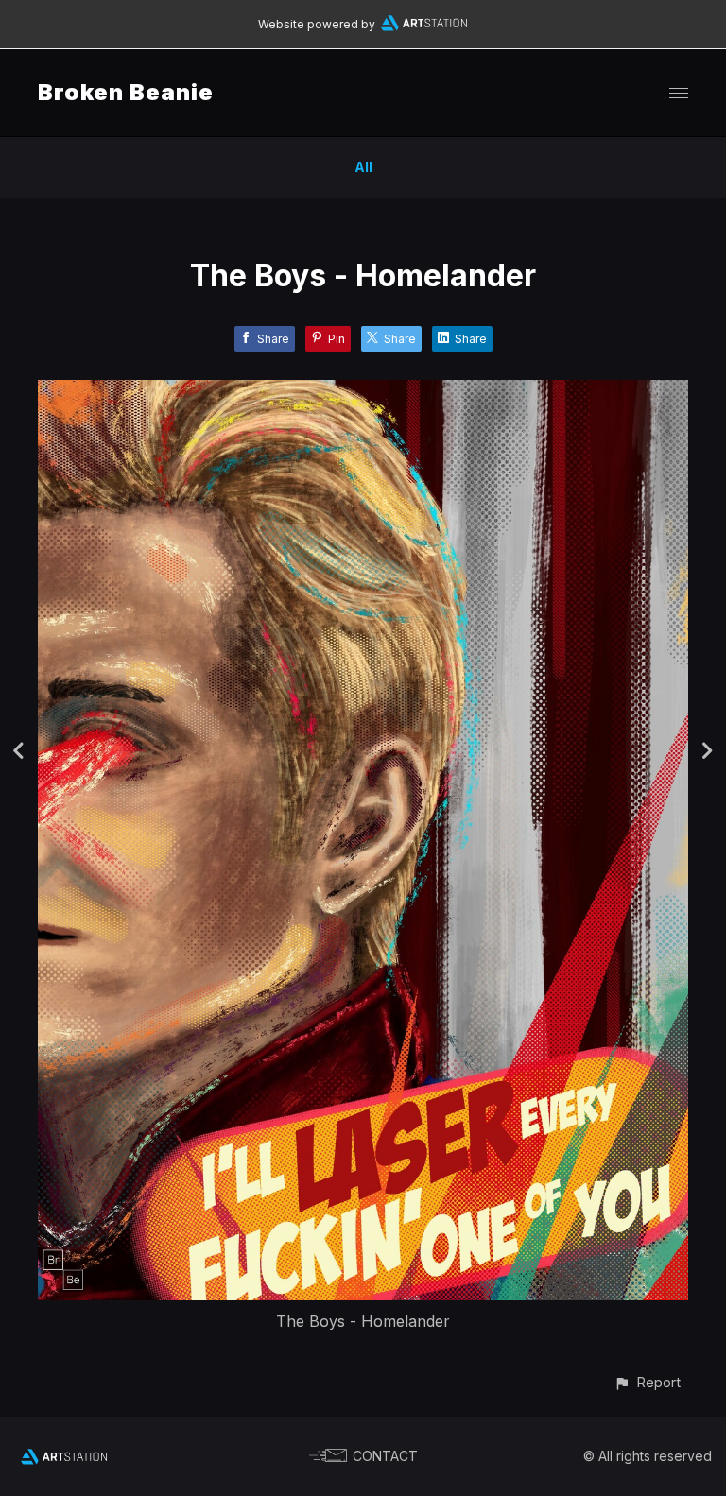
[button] (647, 1382)
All (363, 167)
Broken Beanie (126, 92)
